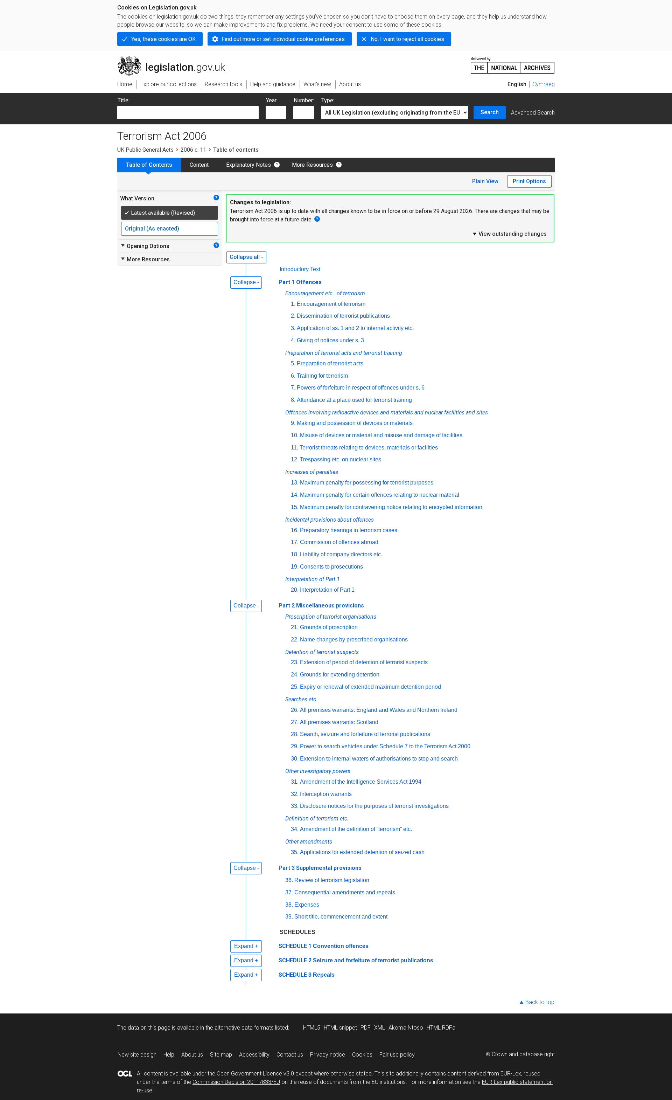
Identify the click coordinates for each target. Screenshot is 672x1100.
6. (293, 376)
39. (289, 917)
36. (289, 880)
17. (295, 542)
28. (295, 734)
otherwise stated (351, 1073)
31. (295, 782)
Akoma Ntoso (405, 1027)
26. (295, 710)
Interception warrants (326, 794)
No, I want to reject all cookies (407, 39)
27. (295, 722)
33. (295, 806)
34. (295, 829)
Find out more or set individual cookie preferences (283, 39)
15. (295, 507)
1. (293, 304)
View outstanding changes (509, 233)
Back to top (539, 1002)
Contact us (289, 1054)
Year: (272, 100)
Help (168, 1054)
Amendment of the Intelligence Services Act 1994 (360, 782)
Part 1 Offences (300, 282)
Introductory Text (300, 269)
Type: (327, 100)
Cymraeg (543, 84)
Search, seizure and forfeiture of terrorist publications (365, 734)
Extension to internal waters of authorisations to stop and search (379, 759)
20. (295, 590)
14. (295, 495)
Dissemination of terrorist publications (343, 316)
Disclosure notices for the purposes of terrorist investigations (374, 806)
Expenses (306, 905)
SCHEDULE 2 (295, 960)
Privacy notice (327, 1054)
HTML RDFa (441, 1027)
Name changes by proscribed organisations (354, 639)
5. (293, 363)
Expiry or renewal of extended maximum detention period (370, 687)
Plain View (485, 181)
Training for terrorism (322, 376)
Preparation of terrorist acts (330, 363)
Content (199, 164)
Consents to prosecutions (331, 567)
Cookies (362, 1054)
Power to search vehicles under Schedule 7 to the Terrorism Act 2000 (385, 746)
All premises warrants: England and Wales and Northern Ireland (378, 710)
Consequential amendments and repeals (344, 892)
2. (293, 316)
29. (295, 746)
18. (295, 554)
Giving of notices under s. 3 (330, 340)
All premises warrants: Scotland (339, 722)
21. (295, 627)
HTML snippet (340, 1027)
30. (295, 759)
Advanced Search (533, 112)
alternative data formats (244, 1027)
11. (294, 448)
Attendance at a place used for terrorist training (354, 400)
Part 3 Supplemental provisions (320, 868)
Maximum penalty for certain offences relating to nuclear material (379, 495)
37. (289, 892)
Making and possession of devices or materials (355, 423)
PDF (365, 1027)
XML (379, 1027)
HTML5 (311, 1027)
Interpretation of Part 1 (327, 590)
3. (293, 328)
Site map (221, 1054)
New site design (137, 1054)
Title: (124, 100)
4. (293, 340)
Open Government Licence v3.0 (255, 1073)
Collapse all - (246, 257)
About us (192, 1054)
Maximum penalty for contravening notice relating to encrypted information (391, 507)
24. (295, 675)
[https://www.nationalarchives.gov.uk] (513, 62)
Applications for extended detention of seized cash (362, 852)
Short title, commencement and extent (340, 917)
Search (490, 112)
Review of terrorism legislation (331, 880)
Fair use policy (397, 1054)
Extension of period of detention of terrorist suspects (364, 662)
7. (293, 388)
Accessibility (254, 1054)
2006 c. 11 (193, 149)
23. (295, 662)
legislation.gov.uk (175, 58)
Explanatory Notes (248, 164)
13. (295, 483)
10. (295, 435)
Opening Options (144, 245)
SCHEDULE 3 (295, 974)
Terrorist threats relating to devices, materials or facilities (369, 448)
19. (295, 567)
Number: (304, 100)
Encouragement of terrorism (331, 304)
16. (295, 530)
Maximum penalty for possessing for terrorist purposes (366, 483)
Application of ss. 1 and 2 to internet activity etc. (355, 328)
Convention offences (341, 946)
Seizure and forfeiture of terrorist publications (373, 960)
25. (295, 687)
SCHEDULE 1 (295, 946)
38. (289, 905)
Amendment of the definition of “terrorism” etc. (356, 829)
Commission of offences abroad (339, 542)
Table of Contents (149, 164)
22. (295, 639)
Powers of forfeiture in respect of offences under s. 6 (361, 388)
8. (293, 400)
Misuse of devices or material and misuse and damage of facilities (381, 435)
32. (295, 794)
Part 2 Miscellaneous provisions (321, 605)
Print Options (529, 181)
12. (295, 459)
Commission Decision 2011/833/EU (236, 1082)
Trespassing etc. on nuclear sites (340, 459)
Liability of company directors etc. (341, 554)
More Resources (312, 164)
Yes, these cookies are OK (163, 39)
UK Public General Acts (145, 149)
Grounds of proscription (329, 627)
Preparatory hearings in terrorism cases (348, 530)
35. (295, 852)
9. (293, 423)
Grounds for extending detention (339, 675)
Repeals (324, 975)
